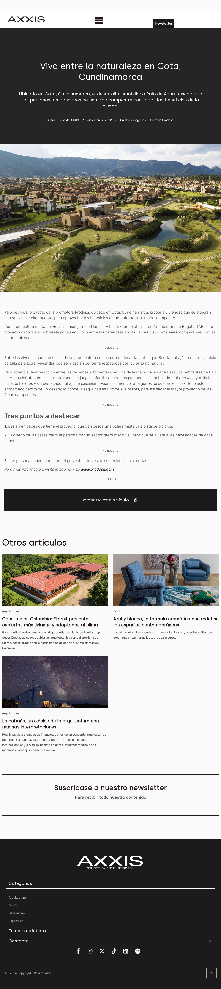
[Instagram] (92, 953)
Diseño (117, 611)
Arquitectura (10, 611)
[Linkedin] (128, 953)
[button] (136, 500)
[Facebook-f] (81, 953)
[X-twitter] (104, 953)
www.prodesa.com (97, 469)
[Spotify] (140, 953)
